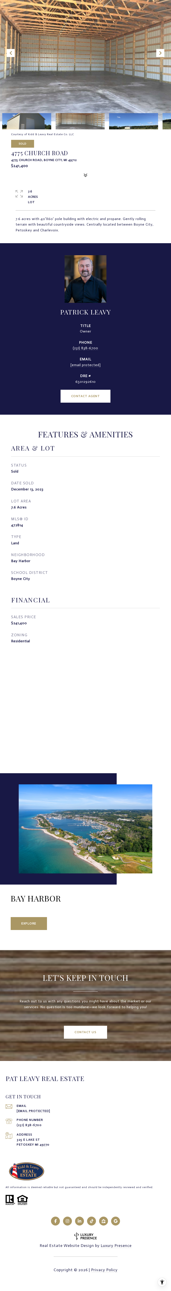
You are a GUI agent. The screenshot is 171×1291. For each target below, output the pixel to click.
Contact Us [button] (85, 1032)
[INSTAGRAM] (67, 1221)
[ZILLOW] (103, 1221)
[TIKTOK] (91, 1221)
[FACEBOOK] (55, 1221)
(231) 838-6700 (85, 348)
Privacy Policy (104, 1269)
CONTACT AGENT (85, 396)
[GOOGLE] (115, 1221)
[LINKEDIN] (79, 1221)
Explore (28, 923)
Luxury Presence (116, 1245)
